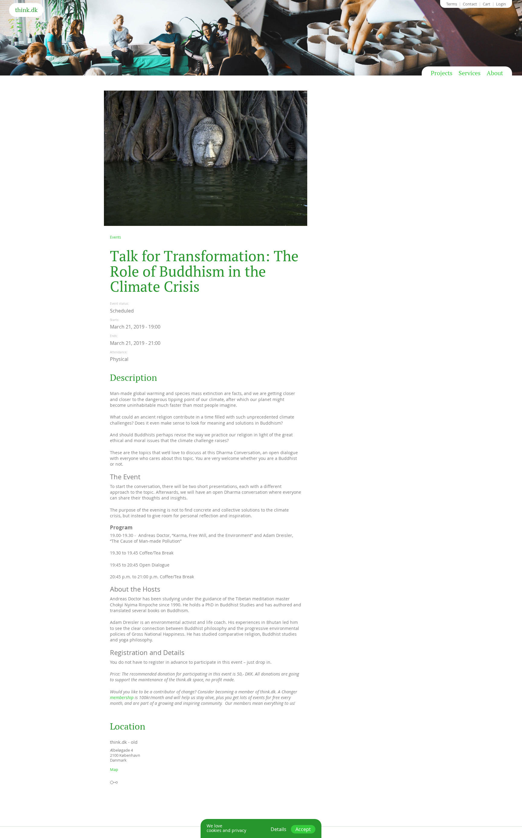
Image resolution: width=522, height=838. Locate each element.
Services (470, 73)
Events (115, 237)
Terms (451, 4)
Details (278, 829)
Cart (486, 4)
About (495, 73)
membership (122, 697)
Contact (470, 4)
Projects (442, 73)
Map (114, 769)
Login (501, 4)
